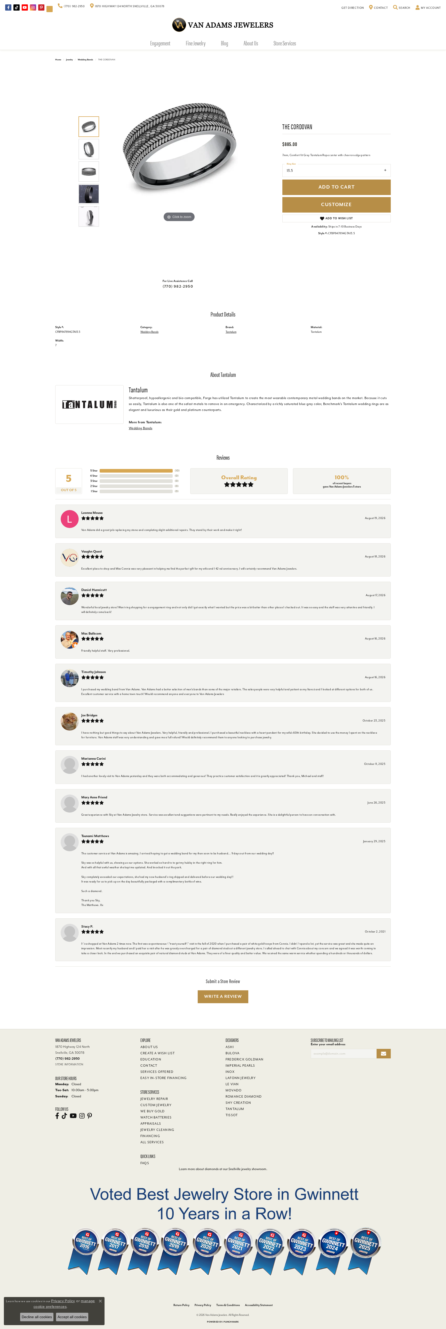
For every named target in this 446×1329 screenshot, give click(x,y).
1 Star (94, 491)
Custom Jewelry (156, 1105)
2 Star (94, 486)
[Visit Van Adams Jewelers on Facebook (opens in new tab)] (8, 7)
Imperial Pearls (240, 1066)
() (177, 470)
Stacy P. (87, 926)
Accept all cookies (72, 1317)
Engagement (160, 42)
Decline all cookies (37, 1317)
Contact (148, 1066)
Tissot (232, 1115)
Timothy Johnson (93, 672)
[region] (179, 171)
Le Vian (232, 1084)
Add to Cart (336, 187)
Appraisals (150, 1124)
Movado (234, 1090)
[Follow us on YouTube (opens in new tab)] (25, 7)
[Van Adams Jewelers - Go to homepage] (223, 24)
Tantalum (231, 332)
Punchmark (231, 1321)
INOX (230, 1072)
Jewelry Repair (154, 1099)
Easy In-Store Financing (163, 1078)
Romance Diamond (244, 1097)
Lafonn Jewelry (241, 1078)
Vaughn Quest (91, 551)
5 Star (94, 470)
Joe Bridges (89, 715)
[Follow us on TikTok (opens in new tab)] (16, 7)
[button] (402, 8)
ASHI (230, 1047)
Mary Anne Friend (94, 797)
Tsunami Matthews (95, 836)
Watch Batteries (156, 1117)
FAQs (144, 1163)
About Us (251, 42)
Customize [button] (336, 205)
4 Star (94, 475)
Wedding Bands (85, 59)
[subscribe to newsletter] (384, 1053)
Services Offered (156, 1072)
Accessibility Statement (259, 1305)
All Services (152, 1142)
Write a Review (223, 996)
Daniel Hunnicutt (94, 590)
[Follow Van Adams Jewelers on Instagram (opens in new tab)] (33, 7)
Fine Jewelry (195, 42)
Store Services (285, 42)
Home (58, 59)
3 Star (94, 481)
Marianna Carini (93, 758)
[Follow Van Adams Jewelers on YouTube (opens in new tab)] (49, 9)
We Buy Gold (152, 1111)
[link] (71, 6)
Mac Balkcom (91, 633)
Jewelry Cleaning (157, 1130)
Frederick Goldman (245, 1059)
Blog (224, 42)
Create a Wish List (157, 1053)
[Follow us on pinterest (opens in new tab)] (41, 7)
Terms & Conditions (228, 1305)
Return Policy (181, 1305)
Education (150, 1059)
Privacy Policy (203, 1305)
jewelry (69, 59)
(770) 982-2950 (178, 286)
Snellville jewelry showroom (247, 1169)
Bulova (233, 1053)
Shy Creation (238, 1103)
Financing (150, 1136)
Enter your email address (328, 1044)
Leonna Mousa (91, 512)
